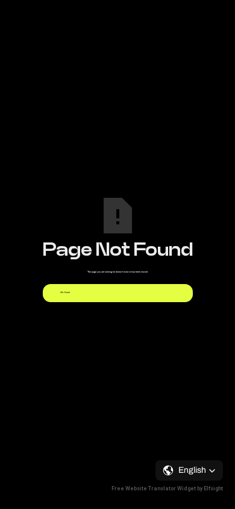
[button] (189, 470)
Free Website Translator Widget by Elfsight (167, 488)
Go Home (65, 292)
